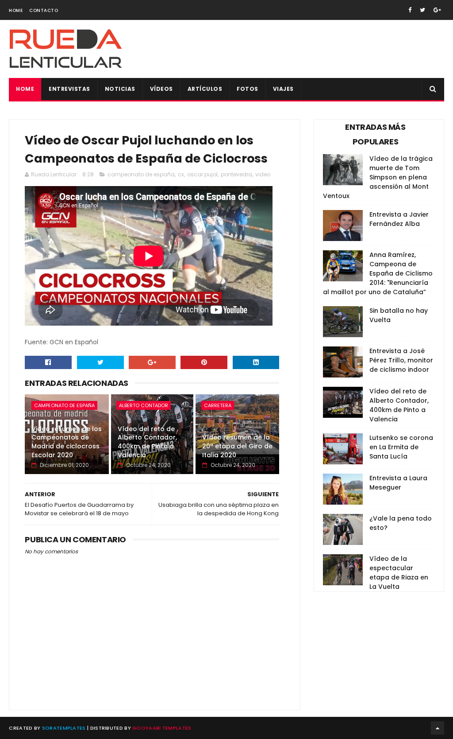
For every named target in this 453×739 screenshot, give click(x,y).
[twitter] (422, 10)
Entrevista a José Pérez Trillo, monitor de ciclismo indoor (401, 360)
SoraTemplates (64, 727)
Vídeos (161, 89)
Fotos (247, 89)
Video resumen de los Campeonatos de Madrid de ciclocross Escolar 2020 (66, 441)
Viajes (283, 89)
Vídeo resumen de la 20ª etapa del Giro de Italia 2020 (237, 446)
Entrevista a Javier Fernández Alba (399, 219)
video (262, 174)
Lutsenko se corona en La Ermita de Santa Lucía (401, 447)
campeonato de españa (141, 174)
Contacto (43, 10)
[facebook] (410, 10)
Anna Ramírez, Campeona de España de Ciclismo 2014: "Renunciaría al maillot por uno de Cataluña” (378, 273)
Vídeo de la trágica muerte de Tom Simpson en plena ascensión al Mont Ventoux (378, 177)
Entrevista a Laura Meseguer (398, 483)
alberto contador (143, 405)
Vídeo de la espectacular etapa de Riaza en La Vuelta (398, 572)
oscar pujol (202, 174)
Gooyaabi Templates (161, 727)
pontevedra (236, 174)
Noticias (120, 89)
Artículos (205, 89)
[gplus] (437, 10)
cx (181, 174)
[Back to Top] (437, 728)
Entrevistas (69, 89)
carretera (217, 405)
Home (16, 10)
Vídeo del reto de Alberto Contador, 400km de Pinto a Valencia (147, 441)
